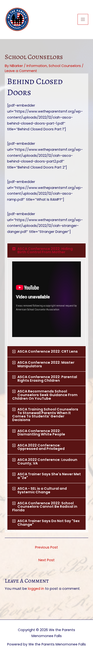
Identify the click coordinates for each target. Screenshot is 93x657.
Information (36, 65)
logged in (36, 588)
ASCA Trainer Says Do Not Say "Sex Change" (48, 522)
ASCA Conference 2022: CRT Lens (47, 351)
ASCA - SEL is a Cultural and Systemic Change (42, 490)
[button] (46, 250)
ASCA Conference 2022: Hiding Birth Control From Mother (45, 250)
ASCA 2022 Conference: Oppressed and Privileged (41, 447)
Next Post (46, 560)
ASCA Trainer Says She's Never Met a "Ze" (49, 476)
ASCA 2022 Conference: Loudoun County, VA (47, 461)
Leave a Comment (21, 70)
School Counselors (65, 65)
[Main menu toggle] (83, 19)
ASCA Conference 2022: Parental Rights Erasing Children (47, 378)
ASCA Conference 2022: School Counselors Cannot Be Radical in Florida (44, 506)
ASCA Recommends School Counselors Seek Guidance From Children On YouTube (45, 395)
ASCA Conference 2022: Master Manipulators (45, 364)
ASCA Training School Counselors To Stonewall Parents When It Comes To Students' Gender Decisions (45, 414)
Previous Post (46, 547)
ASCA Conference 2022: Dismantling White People (41, 432)
